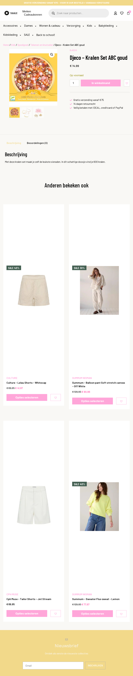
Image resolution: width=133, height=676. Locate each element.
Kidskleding (10, 35)
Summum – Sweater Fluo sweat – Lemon (96, 598)
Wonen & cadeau (50, 25)
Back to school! (45, 35)
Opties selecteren (26, 397)
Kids (90, 25)
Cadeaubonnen (33, 14)
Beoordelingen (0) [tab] (37, 142)
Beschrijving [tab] (14, 142)
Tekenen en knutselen (41, 44)
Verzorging (74, 25)
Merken (26, 11)
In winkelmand (101, 83)
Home (6, 44)
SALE (27, 35)
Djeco (73, 50)
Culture (11, 377)
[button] (52, 54)
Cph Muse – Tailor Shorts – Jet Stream (28, 598)
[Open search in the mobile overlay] (79, 13)
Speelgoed (22, 44)
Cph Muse (12, 594)
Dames (28, 25)
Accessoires (10, 25)
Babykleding (106, 25)
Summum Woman (82, 377)
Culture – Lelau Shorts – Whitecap (26, 382)
